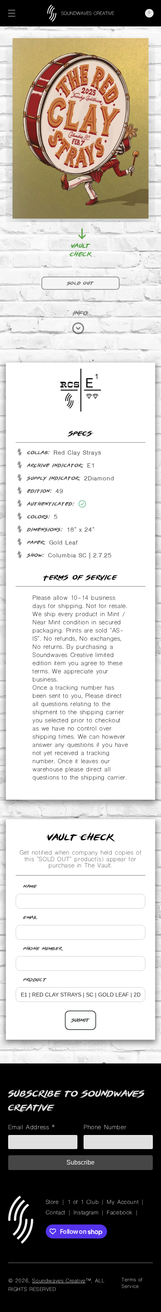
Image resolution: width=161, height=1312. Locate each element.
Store (52, 1202)
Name (30, 886)
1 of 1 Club (83, 1202)
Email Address (31, 1128)
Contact (55, 1213)
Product (34, 980)
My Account (122, 1202)
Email (30, 918)
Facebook (119, 1213)
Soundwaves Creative (58, 1281)
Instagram (85, 1213)
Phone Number (42, 949)
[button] (11, 13)
